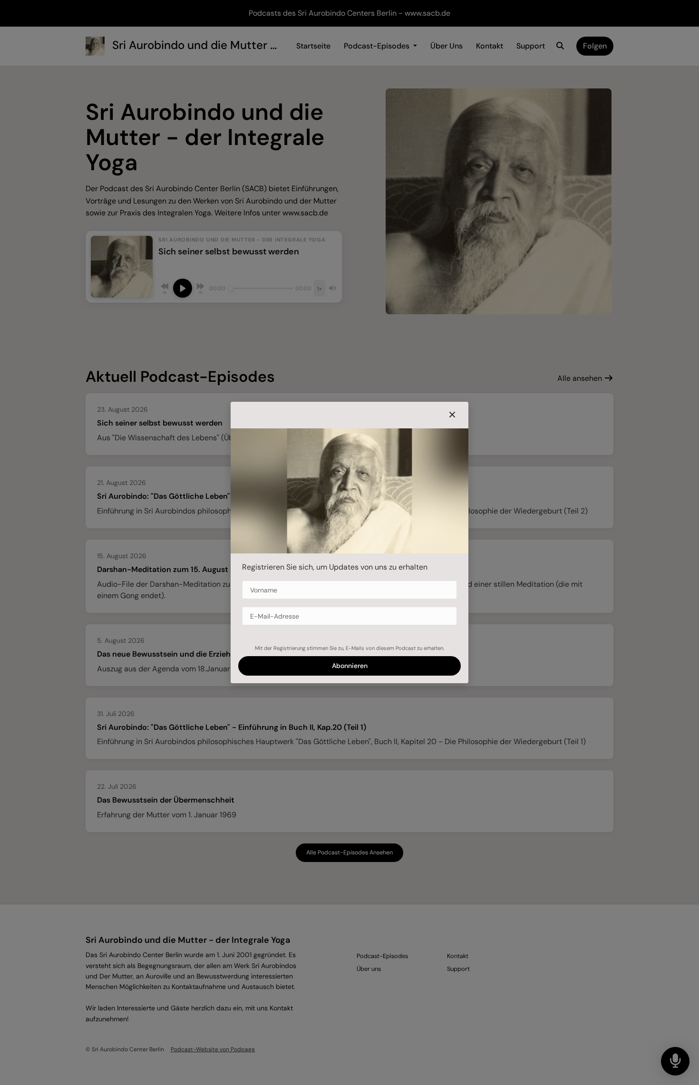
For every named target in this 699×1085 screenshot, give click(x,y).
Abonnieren (350, 665)
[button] (452, 415)
